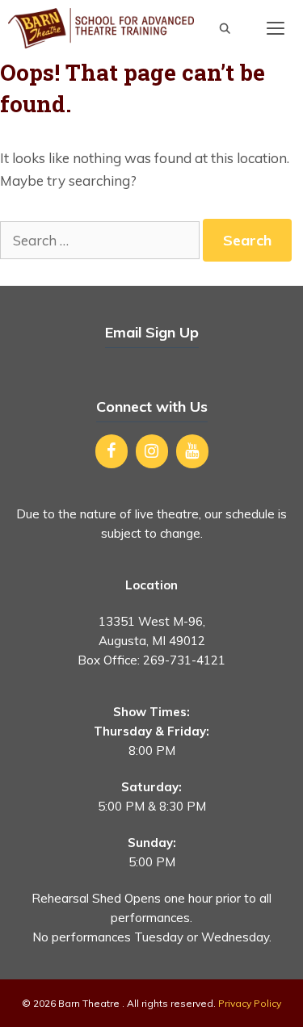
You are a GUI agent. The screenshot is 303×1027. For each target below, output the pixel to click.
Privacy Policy (249, 1003)
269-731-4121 (184, 660)
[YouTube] (192, 451)
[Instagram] (152, 451)
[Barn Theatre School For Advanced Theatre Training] (101, 28)
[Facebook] (111, 451)
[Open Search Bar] (225, 28)
